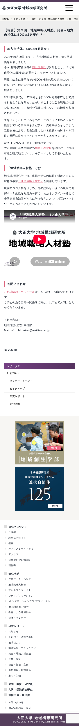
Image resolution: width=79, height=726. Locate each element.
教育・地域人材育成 (19, 653)
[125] (39, 508)
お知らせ (15, 373)
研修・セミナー (17, 617)
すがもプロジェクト (19, 590)
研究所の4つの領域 (19, 559)
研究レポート (17, 396)
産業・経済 (14, 659)
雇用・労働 (14, 675)
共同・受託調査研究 (20, 689)
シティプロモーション (21, 595)
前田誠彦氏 (39, 67)
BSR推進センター (18, 606)
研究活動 (15, 404)
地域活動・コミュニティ (22, 648)
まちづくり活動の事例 (21, 637)
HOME (6, 19)
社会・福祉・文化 (18, 664)
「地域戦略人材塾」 (30, 181)
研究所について (17, 526)
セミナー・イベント (21, 380)
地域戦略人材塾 (17, 584)
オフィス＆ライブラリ (21, 548)
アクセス (13, 554)
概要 (10, 543)
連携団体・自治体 (19, 695)
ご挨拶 (12, 532)
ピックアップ (17, 388)
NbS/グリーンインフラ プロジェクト (29, 601)
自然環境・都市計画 (19, 670)
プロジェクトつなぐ (19, 579)
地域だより (14, 642)
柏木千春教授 (43, 148)
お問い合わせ (16, 702)
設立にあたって (17, 537)
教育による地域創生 (19, 612)
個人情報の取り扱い (19, 708)
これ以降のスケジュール (19, 291)
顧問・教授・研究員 (20, 684)
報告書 (12, 565)
